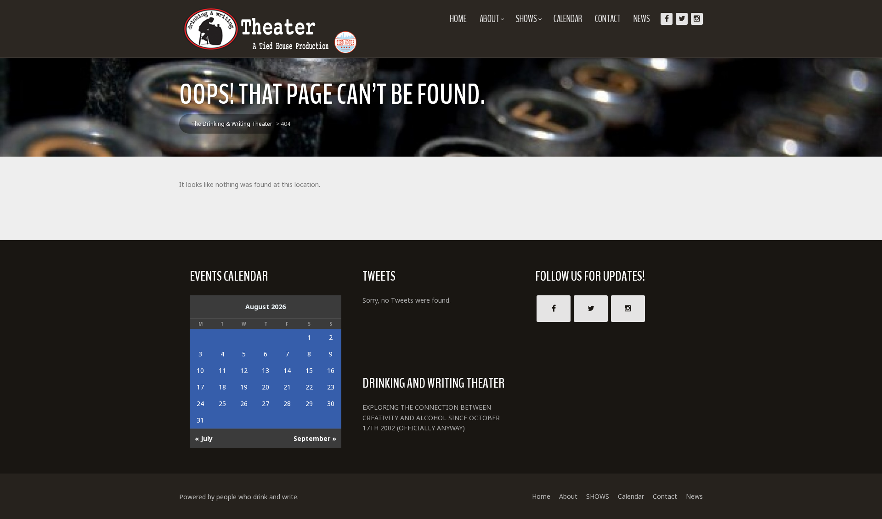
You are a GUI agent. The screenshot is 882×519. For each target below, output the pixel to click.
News (641, 18)
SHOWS (526, 18)
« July (204, 438)
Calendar (568, 18)
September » (315, 438)
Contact (608, 18)
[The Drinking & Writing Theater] (271, 28)
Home (458, 18)
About (489, 18)
